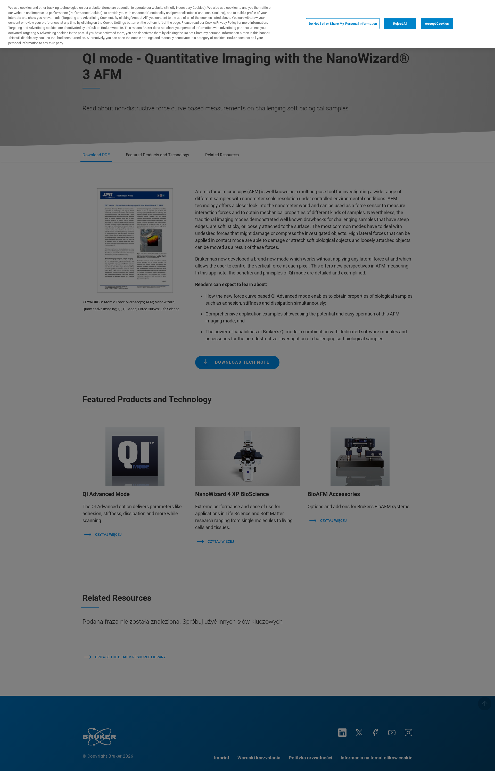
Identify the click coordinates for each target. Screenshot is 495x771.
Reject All (400, 24)
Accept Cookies (437, 24)
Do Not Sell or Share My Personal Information (343, 24)
